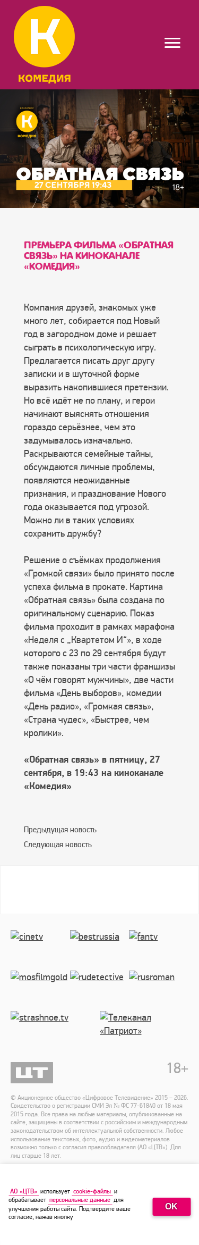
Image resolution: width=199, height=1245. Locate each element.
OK (171, 1206)
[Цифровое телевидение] (32, 1072)
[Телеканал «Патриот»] (144, 1031)
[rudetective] (99, 991)
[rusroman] (158, 991)
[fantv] (158, 950)
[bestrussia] (99, 950)
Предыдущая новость (60, 829)
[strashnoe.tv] (55, 1031)
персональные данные (79, 1200)
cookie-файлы (92, 1192)
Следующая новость (58, 844)
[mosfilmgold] (40, 991)
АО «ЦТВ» (23, 1192)
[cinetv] (40, 950)
